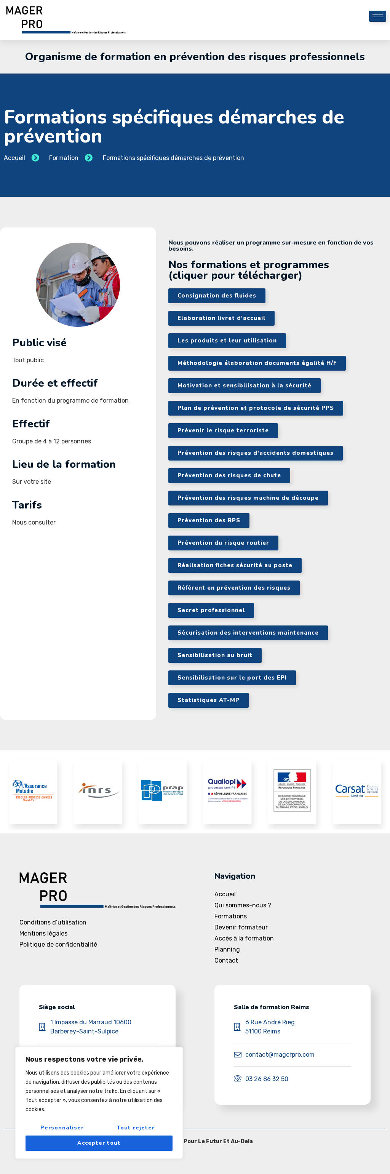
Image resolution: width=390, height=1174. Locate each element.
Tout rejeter (136, 1127)
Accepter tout (99, 1143)
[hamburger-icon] (377, 16)
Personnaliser (62, 1127)
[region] (99, 1103)
